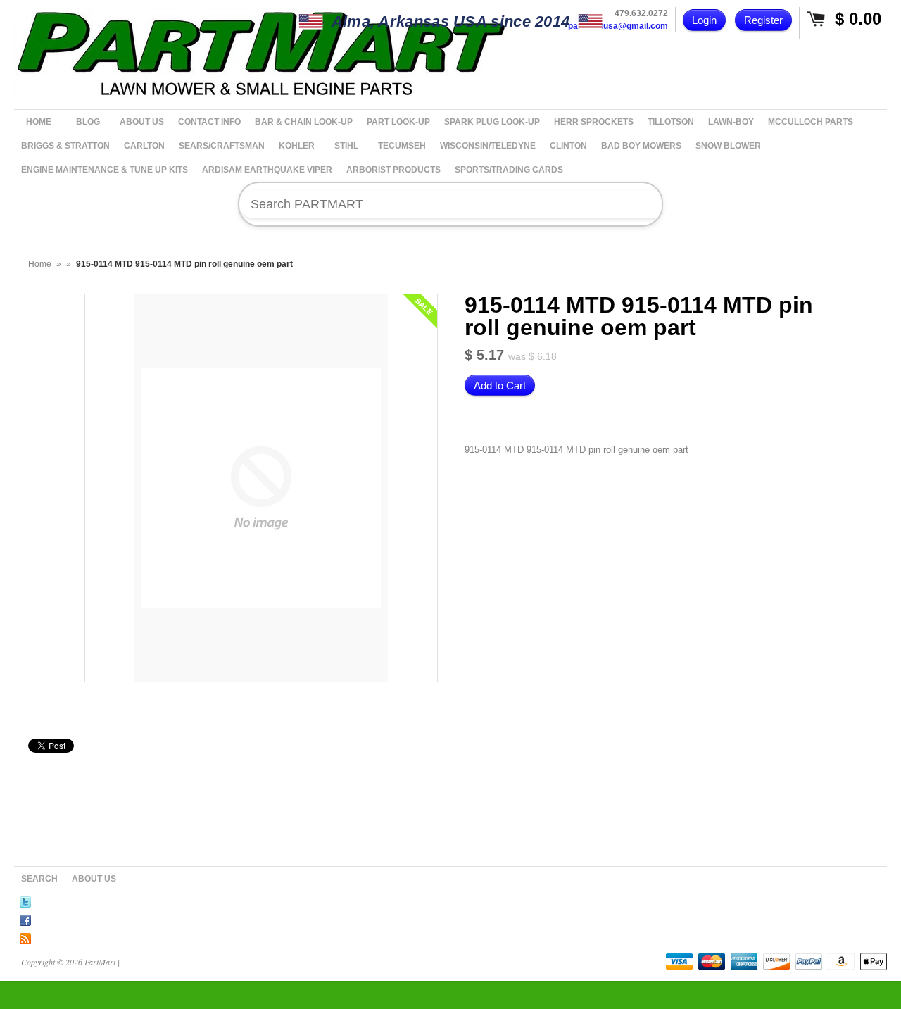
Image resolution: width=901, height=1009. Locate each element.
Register (763, 20)
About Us (94, 879)
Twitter (25, 900)
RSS (25, 936)
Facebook (25, 918)
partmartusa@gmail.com (618, 26)
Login (704, 20)
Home (39, 264)
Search (39, 879)
